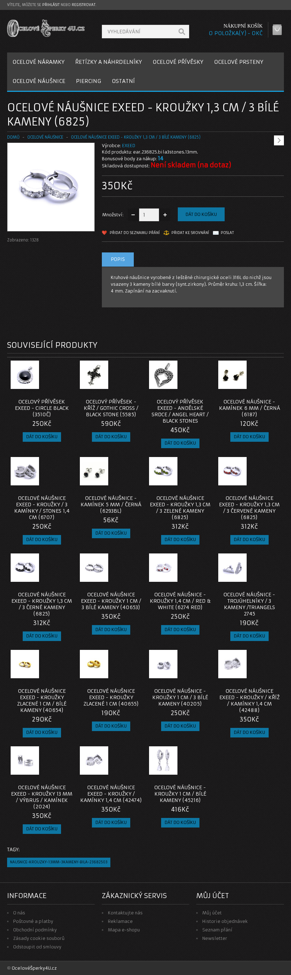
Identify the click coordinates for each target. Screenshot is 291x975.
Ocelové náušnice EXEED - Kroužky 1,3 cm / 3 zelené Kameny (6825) (180, 507)
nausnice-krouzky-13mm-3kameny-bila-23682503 (59, 862)
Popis (118, 259)
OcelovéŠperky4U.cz (34, 968)
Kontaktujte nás (125, 912)
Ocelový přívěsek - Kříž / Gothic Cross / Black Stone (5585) (111, 408)
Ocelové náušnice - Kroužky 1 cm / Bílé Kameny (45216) (180, 793)
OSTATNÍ (123, 81)
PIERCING (88, 81)
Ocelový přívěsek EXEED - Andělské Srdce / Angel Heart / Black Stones (180, 411)
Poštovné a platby (33, 921)
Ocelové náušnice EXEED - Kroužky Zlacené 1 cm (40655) (111, 697)
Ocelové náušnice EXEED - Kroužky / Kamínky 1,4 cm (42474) (111, 793)
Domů (13, 137)
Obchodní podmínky (35, 929)
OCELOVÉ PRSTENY (238, 61)
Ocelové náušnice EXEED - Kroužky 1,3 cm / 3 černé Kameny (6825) (41, 604)
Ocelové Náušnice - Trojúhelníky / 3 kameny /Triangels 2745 (249, 604)
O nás (19, 912)
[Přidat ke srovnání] (65, 386)
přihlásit (51, 4)
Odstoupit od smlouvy (37, 946)
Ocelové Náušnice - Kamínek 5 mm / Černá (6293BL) (111, 504)
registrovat (83, 4)
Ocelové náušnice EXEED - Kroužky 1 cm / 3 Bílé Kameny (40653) (111, 601)
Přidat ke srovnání (190, 232)
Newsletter (214, 938)
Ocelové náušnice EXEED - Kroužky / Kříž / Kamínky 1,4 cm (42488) (249, 700)
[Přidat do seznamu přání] (53, 386)
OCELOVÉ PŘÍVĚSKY (178, 61)
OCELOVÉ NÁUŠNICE (38, 81)
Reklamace (120, 921)
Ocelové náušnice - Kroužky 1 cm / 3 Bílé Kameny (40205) (180, 697)
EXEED (128, 145)
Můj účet (212, 912)
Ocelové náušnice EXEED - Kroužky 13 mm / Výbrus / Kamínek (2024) (41, 797)
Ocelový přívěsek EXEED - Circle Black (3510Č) (42, 408)
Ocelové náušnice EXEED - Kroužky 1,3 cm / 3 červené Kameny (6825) (249, 507)
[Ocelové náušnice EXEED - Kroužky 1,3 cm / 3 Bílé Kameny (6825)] (51, 224)
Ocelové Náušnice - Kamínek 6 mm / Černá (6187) (249, 408)
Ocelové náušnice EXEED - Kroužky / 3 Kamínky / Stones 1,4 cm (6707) (42, 507)
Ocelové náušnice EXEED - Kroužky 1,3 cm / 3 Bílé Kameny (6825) (136, 137)
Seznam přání (217, 929)
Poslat (227, 232)
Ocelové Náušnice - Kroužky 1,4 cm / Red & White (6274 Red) (180, 601)
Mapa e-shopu (124, 929)
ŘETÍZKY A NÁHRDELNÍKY (108, 61)
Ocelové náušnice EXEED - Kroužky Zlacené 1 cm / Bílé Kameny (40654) (41, 700)
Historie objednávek (225, 921)
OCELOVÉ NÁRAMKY (38, 61)
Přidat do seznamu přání (135, 232)
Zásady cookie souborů (39, 938)
